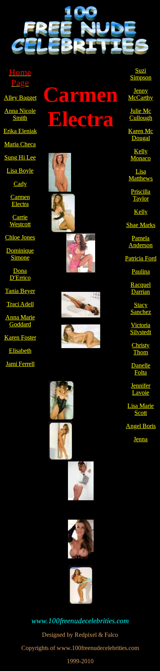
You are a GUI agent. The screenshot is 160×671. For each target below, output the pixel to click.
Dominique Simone (20, 254)
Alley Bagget (20, 97)
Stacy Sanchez (140, 308)
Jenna (141, 439)
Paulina (141, 271)
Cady (20, 183)
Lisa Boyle (20, 170)
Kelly (141, 211)
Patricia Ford (141, 258)
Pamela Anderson (141, 241)
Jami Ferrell (20, 364)
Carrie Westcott (20, 220)
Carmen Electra (20, 200)
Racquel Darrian (140, 288)
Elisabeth (20, 350)
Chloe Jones (20, 237)
